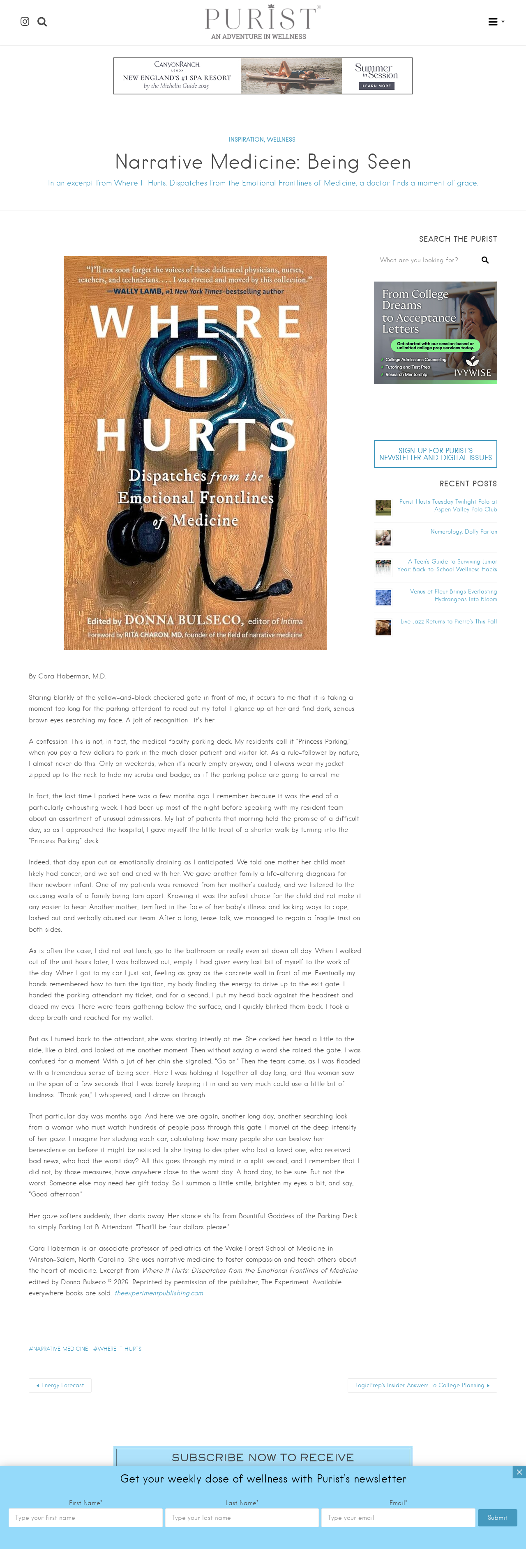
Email (398, 1503)
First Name (85, 1503)
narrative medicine (60, 1349)
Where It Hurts (119, 1349)
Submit (498, 1518)
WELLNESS (281, 139)
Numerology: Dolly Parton (464, 531)
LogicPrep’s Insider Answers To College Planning (419, 1385)
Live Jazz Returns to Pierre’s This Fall (449, 621)
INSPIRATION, (247, 139)
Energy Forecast (63, 1385)
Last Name (242, 1503)
